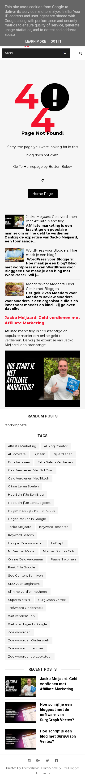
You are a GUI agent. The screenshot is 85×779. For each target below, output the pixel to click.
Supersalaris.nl (19, 600)
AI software (17, 454)
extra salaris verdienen (55, 462)
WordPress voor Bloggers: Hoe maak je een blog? (51, 252)
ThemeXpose (30, 768)
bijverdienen (62, 454)
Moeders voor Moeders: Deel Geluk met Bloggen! (50, 286)
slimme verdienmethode (27, 591)
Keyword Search (21, 535)
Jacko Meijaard (19, 527)
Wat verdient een (21, 616)
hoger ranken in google (27, 519)
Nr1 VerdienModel (21, 551)
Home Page (42, 194)
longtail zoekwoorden (25, 543)
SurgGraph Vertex (52, 600)
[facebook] (56, 761)
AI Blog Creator (56, 446)
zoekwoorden (19, 632)
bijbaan (39, 454)
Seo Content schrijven (25, 575)
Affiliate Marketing (22, 446)
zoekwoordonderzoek (26, 648)
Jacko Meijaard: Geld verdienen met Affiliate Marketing (51, 219)
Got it (56, 41)
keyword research (53, 527)
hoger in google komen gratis (31, 510)
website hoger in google (27, 624)
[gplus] (38, 761)
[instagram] (29, 761)
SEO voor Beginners (23, 583)
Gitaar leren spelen (23, 486)
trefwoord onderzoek (25, 608)
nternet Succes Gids (58, 551)
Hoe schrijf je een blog (26, 494)
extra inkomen (19, 462)
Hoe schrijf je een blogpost (29, 503)
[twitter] (47, 761)
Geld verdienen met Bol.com (30, 470)
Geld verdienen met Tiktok (28, 478)
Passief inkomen (63, 559)
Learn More (35, 41)
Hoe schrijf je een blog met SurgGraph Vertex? (58, 736)
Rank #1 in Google (21, 567)
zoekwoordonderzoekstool (29, 656)
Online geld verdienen (25, 559)
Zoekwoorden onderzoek (28, 640)
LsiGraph (57, 543)
